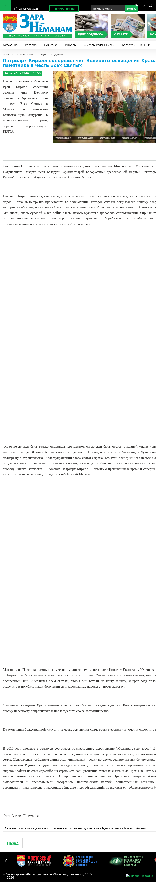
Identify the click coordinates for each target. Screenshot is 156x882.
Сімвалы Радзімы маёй (99, 45)
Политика (50, 45)
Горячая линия (64, 9)
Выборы (70, 45)
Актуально (10, 45)
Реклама (31, 45)
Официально (26, 55)
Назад (13, 843)
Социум (43, 55)
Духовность (60, 55)
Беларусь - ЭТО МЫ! (136, 45)
